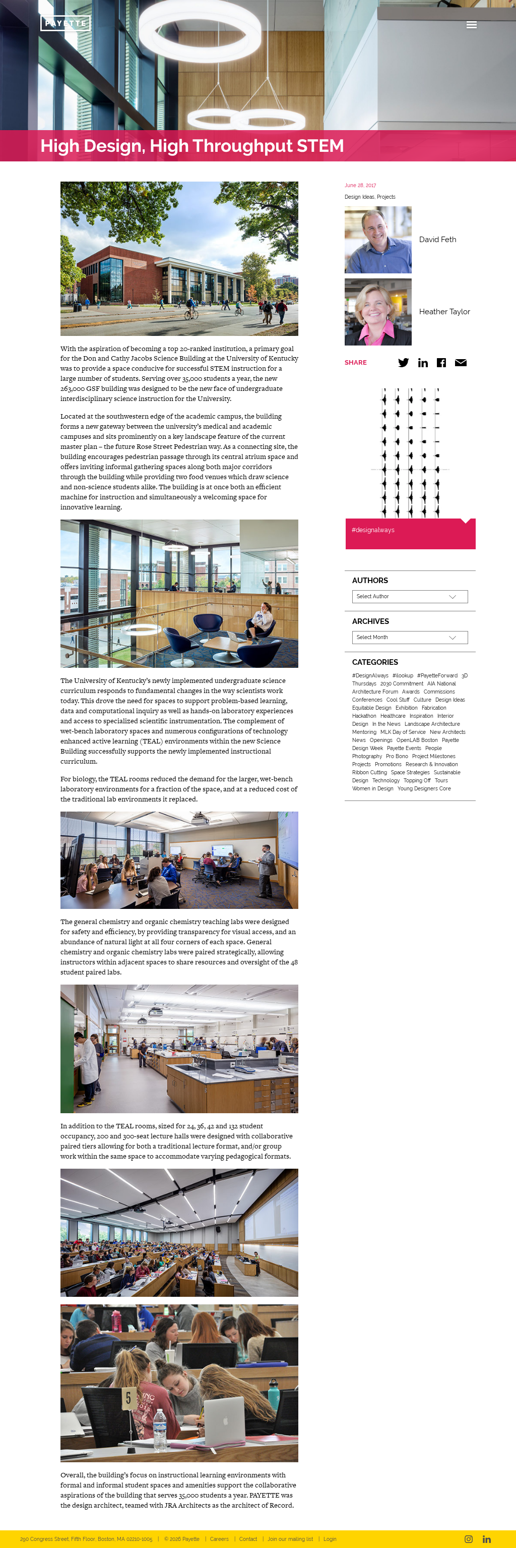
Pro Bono (397, 756)
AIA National (441, 683)
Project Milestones (434, 756)
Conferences (367, 700)
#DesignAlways (370, 675)
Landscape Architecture (432, 724)
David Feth (438, 239)
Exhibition (407, 708)
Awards (411, 692)
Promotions (388, 764)
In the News (386, 724)
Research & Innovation (432, 764)
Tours (441, 780)
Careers (219, 1539)
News (359, 740)
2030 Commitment (401, 683)
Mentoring (364, 732)
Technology (386, 780)
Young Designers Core (424, 788)
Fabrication (434, 708)
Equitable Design (372, 708)
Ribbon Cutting (369, 772)
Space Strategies (410, 772)
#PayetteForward (437, 675)
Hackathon (364, 716)
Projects (386, 197)
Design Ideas (359, 197)
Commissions (439, 692)
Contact (248, 1539)
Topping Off (417, 780)
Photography (367, 756)
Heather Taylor (444, 311)
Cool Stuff (398, 700)
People (433, 748)
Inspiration (421, 716)
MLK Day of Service (403, 732)
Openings (381, 740)
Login (330, 1539)
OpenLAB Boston (417, 740)
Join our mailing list (290, 1539)
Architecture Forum (375, 692)
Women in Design (373, 788)
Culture (422, 700)
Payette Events (404, 748)
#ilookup (403, 675)
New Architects (448, 732)
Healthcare (393, 716)
